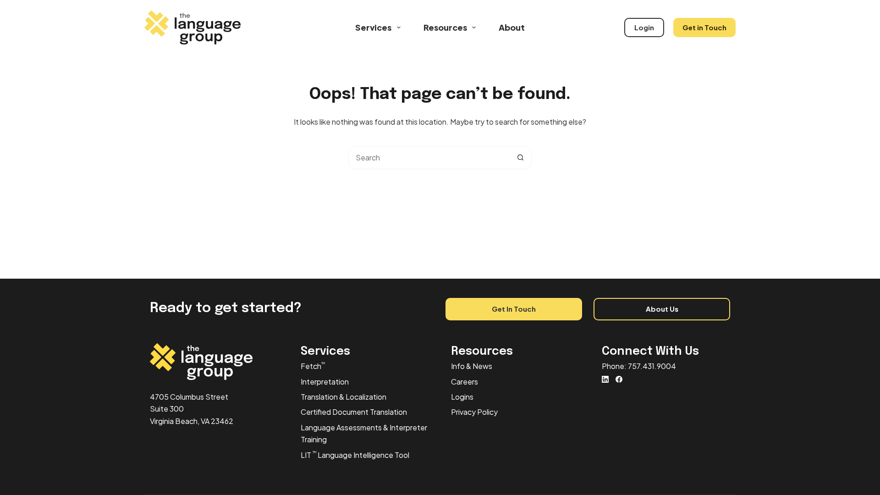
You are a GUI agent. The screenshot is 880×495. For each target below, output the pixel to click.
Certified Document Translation (354, 412)
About (512, 27)
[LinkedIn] (605, 379)
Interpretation (325, 381)
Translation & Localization (343, 397)
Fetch (313, 366)
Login (644, 27)
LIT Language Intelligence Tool (355, 455)
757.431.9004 (652, 366)
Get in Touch (704, 27)
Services (373, 27)
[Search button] (520, 158)
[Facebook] (619, 379)
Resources (445, 27)
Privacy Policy (474, 412)
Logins (462, 397)
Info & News (471, 366)
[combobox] (429, 157)
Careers (464, 381)
